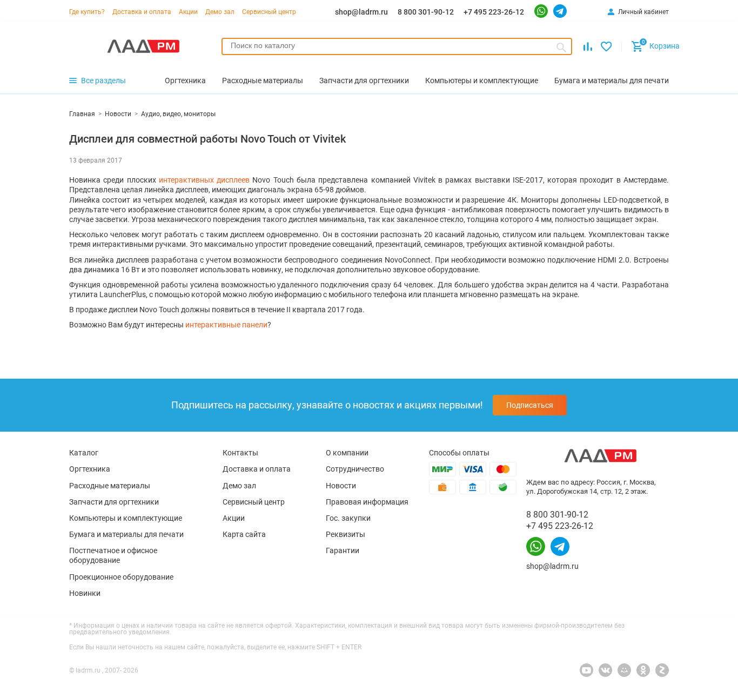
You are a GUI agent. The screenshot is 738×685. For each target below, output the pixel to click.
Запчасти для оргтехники (114, 502)
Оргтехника (89, 469)
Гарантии (342, 550)
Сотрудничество (355, 469)
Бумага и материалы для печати (126, 534)
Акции (188, 12)
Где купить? (87, 12)
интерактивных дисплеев (204, 180)
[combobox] (397, 46)
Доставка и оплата (141, 12)
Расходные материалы (109, 485)
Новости (341, 485)
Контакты (240, 452)
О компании (347, 452)
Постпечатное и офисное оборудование (113, 555)
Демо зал (219, 12)
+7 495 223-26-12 (494, 12)
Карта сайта (244, 534)
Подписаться (529, 405)
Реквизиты (345, 534)
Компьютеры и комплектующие (125, 518)
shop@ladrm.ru (361, 12)
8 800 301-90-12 (426, 12)
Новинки (84, 593)
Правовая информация (367, 502)
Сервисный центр (269, 12)
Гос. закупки (348, 518)
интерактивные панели (226, 324)
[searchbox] (396, 45)
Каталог (83, 452)
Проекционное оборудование (121, 577)
